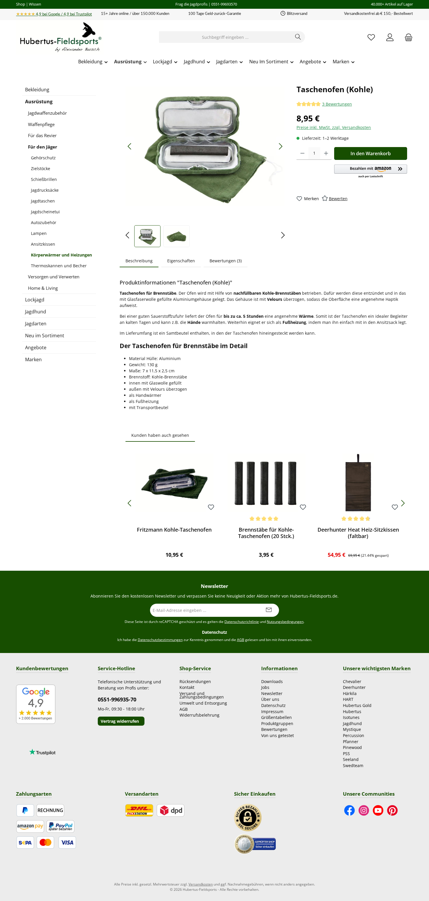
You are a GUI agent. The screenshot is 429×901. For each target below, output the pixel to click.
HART (348, 699)
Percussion (353, 735)
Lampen (39, 233)
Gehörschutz (43, 157)
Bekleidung (37, 89)
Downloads (272, 681)
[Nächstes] (280, 146)
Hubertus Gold (357, 705)
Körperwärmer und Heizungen (61, 255)
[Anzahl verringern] (302, 153)
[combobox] (225, 37)
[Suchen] (298, 37)
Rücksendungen (195, 681)
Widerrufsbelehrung (199, 715)
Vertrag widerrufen (120, 721)
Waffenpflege (41, 124)
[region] (205, 165)
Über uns (270, 699)
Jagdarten (35, 323)
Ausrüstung (39, 101)
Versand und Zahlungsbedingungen (201, 695)
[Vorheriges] (129, 146)
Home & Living (43, 288)
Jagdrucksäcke (45, 190)
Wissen (35, 4)
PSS (346, 753)
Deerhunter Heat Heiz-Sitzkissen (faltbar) (358, 532)
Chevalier (352, 681)
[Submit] (269, 610)
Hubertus (352, 711)
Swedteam (353, 765)
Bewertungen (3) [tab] (226, 260)
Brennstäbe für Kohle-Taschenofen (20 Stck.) (266, 532)
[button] (370, 172)
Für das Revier (42, 135)
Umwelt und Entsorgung (203, 703)
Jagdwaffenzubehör (47, 113)
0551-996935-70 (117, 699)
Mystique (352, 729)
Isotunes (351, 717)
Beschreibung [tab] (139, 260)
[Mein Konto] (390, 37)
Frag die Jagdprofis (191, 4)
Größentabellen (276, 717)
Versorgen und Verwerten (53, 277)
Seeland (351, 759)
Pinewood (352, 747)
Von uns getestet (277, 735)
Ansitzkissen (43, 244)
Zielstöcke (40, 168)
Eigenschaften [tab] (181, 260)
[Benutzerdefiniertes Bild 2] (255, 843)
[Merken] (211, 507)
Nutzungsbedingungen (285, 621)
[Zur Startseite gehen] (60, 37)
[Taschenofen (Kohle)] (205, 146)
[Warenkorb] (407, 37)
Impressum (272, 711)
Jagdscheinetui (45, 211)
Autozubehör (43, 222)
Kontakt (186, 687)
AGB (240, 639)
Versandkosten (201, 884)
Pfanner (350, 741)
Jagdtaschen (43, 201)
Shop (20, 4)
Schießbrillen (44, 179)
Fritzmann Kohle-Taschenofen (174, 529)
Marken (33, 359)
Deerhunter (354, 687)
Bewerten (338, 198)
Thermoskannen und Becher (59, 265)
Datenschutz (273, 705)
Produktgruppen (277, 723)
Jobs (265, 687)
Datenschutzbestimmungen (160, 639)
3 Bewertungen (337, 104)
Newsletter (271, 693)
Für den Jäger (42, 147)
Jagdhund (35, 311)
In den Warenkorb (370, 153)
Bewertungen (274, 729)
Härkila (350, 693)
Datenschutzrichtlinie (241, 621)
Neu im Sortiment (44, 335)
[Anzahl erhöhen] (326, 153)
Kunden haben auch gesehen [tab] (160, 435)
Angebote (35, 347)
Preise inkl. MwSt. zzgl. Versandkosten (334, 127)
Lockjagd (34, 299)
